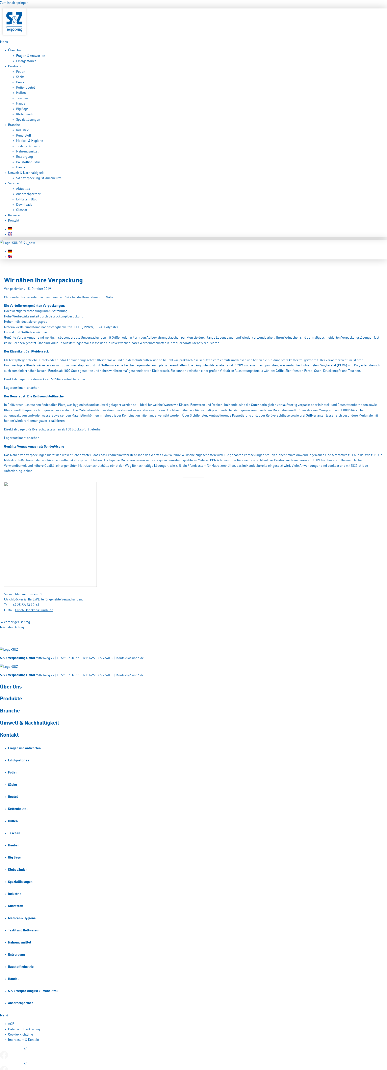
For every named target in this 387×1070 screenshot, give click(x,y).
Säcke (20, 77)
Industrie (22, 130)
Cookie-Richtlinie (20, 1034)
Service (13, 183)
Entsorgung (24, 156)
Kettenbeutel (25, 87)
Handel (21, 167)
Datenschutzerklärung (24, 1029)
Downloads (24, 204)
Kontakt (13, 220)
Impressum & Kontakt (23, 1040)
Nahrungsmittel (27, 151)
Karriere (14, 215)
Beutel (21, 82)
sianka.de (34, 1048)
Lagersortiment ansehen (21, 388)
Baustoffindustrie (28, 162)
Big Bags (22, 109)
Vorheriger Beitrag (15, 622)
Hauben (21, 103)
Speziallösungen (28, 119)
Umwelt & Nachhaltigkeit (26, 173)
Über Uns (14, 50)
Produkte (14, 66)
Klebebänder (25, 114)
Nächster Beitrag (14, 627)
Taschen (22, 98)
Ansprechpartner (28, 194)
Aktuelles (23, 189)
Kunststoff (23, 135)
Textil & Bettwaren (29, 146)
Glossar (21, 210)
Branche (14, 125)
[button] (193, 41)
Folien (20, 71)
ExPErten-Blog (26, 199)
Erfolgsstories (26, 61)
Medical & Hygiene (29, 141)
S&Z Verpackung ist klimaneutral (39, 178)
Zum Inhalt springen (14, 3)
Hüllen (21, 93)
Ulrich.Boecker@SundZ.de (34, 610)
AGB (11, 1024)
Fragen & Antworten (30, 56)
